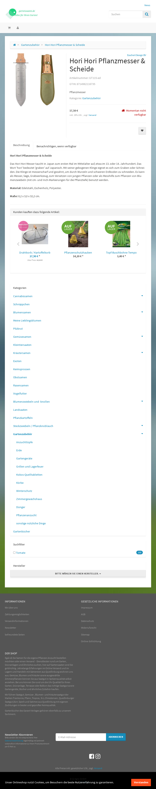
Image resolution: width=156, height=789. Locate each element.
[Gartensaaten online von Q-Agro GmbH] (27, 13)
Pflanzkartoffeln (23, 418)
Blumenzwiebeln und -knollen (31, 401)
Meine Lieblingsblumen (27, 320)
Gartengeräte (24, 458)
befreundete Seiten (15, 634)
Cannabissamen (22, 296)
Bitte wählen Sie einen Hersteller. (77, 573)
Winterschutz (24, 491)
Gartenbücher (21, 531)
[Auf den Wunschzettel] (142, 130)
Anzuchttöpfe (24, 442)
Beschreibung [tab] (21, 145)
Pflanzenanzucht (26, 515)
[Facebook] (91, 756)
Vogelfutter (20, 393)
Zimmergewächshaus (29, 499)
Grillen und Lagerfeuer (29, 466)
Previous (18, 244)
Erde (19, 450)
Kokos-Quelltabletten (29, 474)
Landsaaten (20, 410)
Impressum (87, 607)
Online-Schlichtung (91, 641)
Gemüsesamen (22, 337)
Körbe (20, 483)
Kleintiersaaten (22, 345)
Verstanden (141, 782)
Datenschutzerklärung (14, 740)
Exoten (17, 361)
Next (138, 244)
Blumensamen (22, 312)
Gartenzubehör (91, 98)
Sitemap (85, 634)
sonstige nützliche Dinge (31, 523)
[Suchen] (146, 14)
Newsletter (10, 627)
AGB (83, 614)
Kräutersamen (21, 353)
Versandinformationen (16, 620)
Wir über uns (11, 607)
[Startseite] (14, 45)
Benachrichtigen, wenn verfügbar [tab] (56, 146)
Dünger (20, 507)
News (147, 5)
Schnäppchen (21, 304)
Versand (92, 115)
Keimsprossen (21, 369)
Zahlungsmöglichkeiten (17, 614)
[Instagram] (97, 756)
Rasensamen (21, 385)
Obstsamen (20, 377)
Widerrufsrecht (88, 627)
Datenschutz (87, 620)
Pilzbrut (18, 328)
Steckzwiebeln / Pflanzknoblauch (33, 426)
